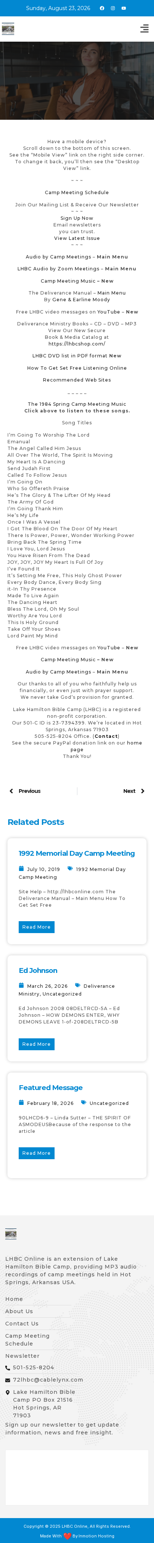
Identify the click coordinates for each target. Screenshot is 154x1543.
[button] (144, 29)
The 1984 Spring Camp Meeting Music (77, 404)
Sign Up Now (77, 218)
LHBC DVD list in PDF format (70, 356)
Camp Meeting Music (68, 281)
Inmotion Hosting (96, 1536)
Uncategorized (62, 994)
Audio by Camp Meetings (59, 257)
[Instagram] (112, 8)
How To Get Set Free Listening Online (77, 368)
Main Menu (112, 293)
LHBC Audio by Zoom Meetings (58, 268)
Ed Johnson (38, 970)
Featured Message (51, 1087)
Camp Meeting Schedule (77, 192)
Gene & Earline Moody (81, 299)
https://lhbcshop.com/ (77, 344)
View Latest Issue (77, 238)
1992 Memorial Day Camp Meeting (77, 853)
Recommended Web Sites (77, 380)
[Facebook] (102, 8)
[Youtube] (123, 8)
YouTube (109, 312)
